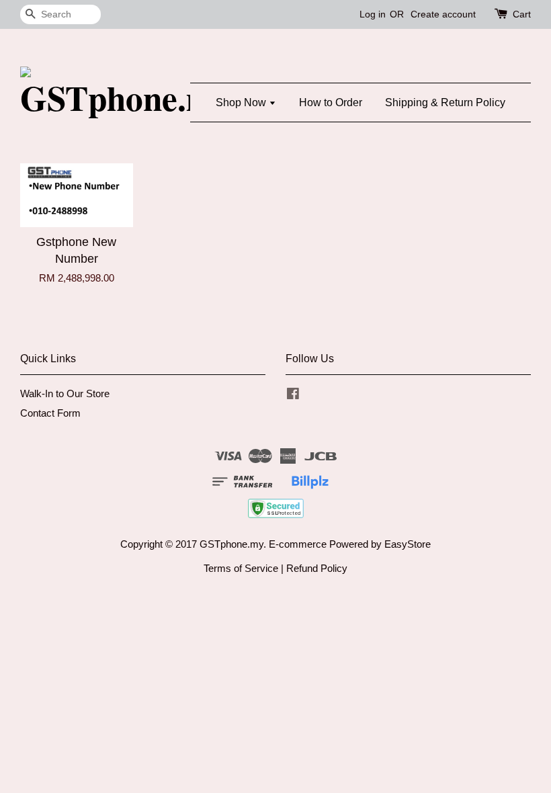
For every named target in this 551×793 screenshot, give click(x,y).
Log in (372, 14)
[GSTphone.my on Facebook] (293, 395)
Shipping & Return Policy (445, 102)
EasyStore (407, 544)
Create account (443, 14)
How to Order (330, 102)
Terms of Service (241, 568)
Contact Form (50, 413)
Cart (522, 14)
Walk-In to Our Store (65, 393)
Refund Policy (316, 568)
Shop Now (242, 102)
